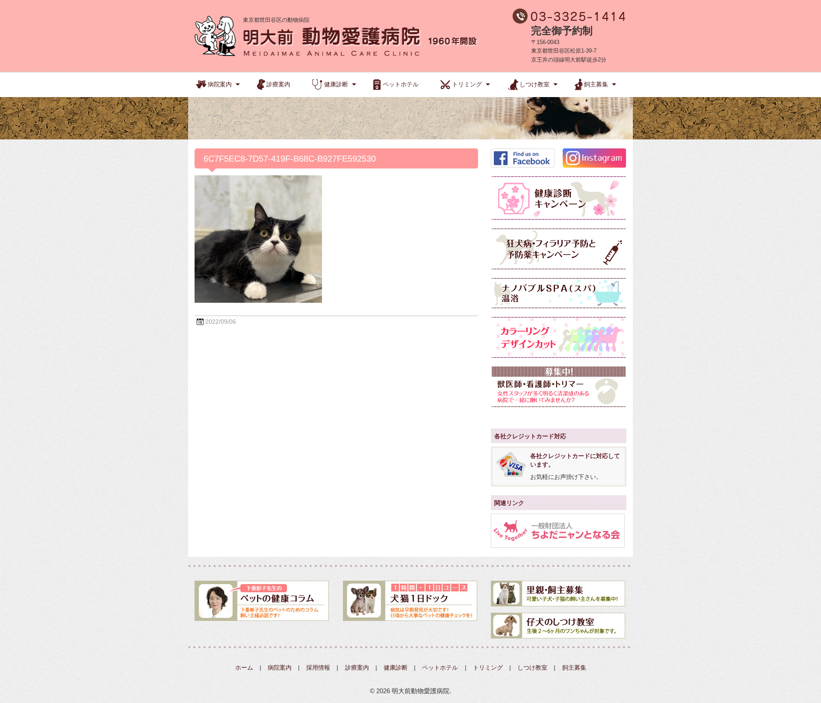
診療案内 (278, 84)
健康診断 (336, 84)
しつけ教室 (534, 84)
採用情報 (318, 667)
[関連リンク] (558, 530)
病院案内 (220, 84)
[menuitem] (218, 83)
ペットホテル (401, 84)
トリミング (467, 84)
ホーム (244, 667)
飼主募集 (596, 84)
